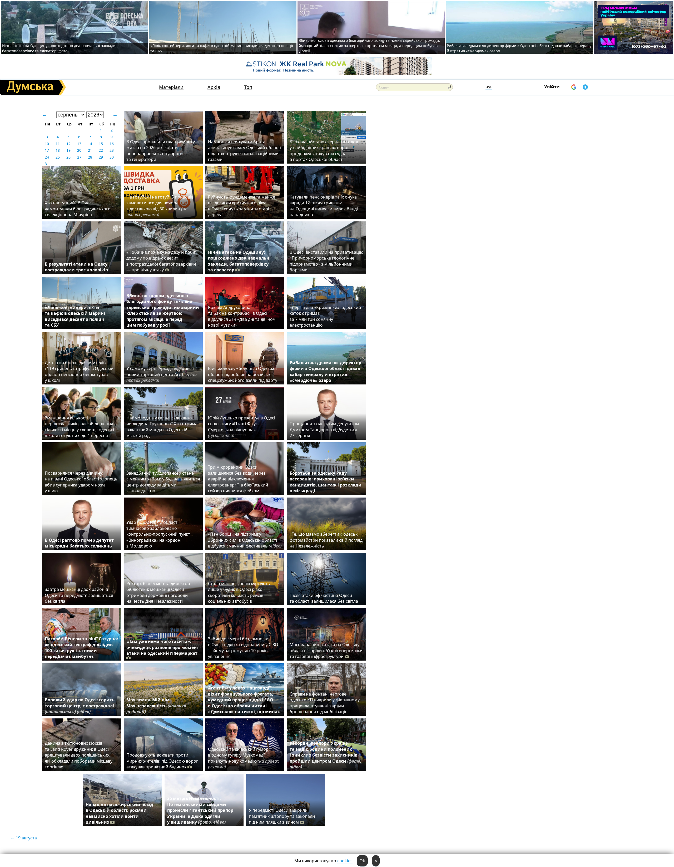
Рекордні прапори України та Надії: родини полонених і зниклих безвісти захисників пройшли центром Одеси (325, 755)
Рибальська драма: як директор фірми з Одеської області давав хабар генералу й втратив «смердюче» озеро (325, 371)
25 (58, 157)
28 (90, 157)
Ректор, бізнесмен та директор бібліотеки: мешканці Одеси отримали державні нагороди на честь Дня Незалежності (158, 592)
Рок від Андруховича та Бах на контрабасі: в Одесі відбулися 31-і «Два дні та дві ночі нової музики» (242, 316)
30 (112, 157)
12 (68, 143)
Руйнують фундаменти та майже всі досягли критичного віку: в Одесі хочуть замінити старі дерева (241, 205)
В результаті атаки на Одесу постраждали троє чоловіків (76, 267)
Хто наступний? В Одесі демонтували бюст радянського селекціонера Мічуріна (78, 208)
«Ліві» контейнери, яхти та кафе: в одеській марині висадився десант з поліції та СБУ (75, 316)
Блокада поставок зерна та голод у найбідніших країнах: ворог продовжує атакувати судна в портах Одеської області (324, 150)
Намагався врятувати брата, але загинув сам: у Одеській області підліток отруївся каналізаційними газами (244, 150)
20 (79, 150)
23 (112, 150)
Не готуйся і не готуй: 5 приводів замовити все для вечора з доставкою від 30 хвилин (160, 205)
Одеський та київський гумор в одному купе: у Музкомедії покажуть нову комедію (243, 758)
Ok (362, 861)
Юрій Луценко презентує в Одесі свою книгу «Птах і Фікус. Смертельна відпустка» (241, 426)
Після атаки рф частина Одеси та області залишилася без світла (324, 598)
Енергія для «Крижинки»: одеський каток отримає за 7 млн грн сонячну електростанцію (325, 316)
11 (58, 143)
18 (58, 150)
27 (79, 157)
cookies (345, 861)
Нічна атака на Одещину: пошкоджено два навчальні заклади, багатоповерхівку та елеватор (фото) (59, 48)
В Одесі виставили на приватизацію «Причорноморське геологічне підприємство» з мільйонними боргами (326, 261)
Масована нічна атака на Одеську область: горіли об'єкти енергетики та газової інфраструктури (326, 650)
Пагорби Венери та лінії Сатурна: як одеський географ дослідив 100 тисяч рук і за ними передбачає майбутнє (81, 647)
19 (68, 150)
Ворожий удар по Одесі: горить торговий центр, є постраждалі (80, 705)
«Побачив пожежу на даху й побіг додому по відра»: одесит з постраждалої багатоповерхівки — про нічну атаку (161, 261)
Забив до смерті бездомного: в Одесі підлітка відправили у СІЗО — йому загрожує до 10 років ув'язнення (243, 647)
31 (47, 163)
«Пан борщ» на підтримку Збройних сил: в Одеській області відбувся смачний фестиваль (245, 540)
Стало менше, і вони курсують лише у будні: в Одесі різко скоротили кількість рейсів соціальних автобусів (239, 592)
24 (47, 157)
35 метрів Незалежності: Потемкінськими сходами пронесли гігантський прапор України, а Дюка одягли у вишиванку (200, 810)
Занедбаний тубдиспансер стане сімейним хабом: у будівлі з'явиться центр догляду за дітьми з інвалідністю (163, 482)
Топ (248, 87)
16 (112, 143)
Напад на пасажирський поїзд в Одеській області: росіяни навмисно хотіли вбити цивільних (119, 813)
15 (101, 143)
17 (47, 150)
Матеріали (171, 87)
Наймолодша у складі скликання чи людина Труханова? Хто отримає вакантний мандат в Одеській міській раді (163, 426)
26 (68, 157)
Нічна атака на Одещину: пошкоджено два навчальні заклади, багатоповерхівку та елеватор (239, 261)
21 (90, 150)
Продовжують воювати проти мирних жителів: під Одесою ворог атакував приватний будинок (162, 761)
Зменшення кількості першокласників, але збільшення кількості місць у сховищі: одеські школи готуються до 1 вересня (79, 426)
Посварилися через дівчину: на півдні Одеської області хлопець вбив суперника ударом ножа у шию (81, 482)
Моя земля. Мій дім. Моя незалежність (156, 705)
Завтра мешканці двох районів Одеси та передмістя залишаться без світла (79, 595)
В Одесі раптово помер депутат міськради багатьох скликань (79, 543)
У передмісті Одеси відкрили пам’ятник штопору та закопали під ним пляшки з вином (282, 816)
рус (488, 86)
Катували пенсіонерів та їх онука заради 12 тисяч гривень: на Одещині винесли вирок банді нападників (324, 205)
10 (47, 143)
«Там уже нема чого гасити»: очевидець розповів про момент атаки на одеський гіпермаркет (162, 647)
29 (101, 157)
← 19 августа (24, 838)
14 (90, 143)
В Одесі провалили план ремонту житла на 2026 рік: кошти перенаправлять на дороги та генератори (160, 150)
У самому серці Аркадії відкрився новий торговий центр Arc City (161, 374)
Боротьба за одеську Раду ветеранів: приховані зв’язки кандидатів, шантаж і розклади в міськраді (325, 482)
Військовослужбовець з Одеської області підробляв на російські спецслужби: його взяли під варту (242, 374)
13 (79, 143)
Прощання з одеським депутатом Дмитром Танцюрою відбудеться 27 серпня (324, 429)
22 (101, 150)
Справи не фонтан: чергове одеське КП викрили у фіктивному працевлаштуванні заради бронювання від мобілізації (325, 702)
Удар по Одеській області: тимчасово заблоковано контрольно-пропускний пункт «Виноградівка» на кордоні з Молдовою (158, 534)
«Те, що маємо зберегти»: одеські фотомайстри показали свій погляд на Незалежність (326, 540)
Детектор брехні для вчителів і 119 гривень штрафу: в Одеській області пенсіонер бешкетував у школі (79, 371)
